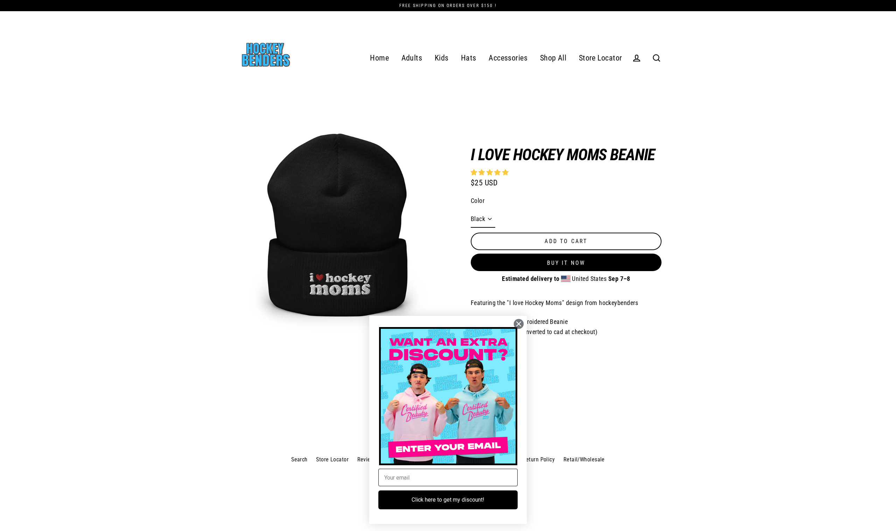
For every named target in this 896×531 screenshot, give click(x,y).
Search (299, 459)
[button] (490, 172)
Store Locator (600, 58)
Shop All (553, 58)
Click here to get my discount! (448, 499)
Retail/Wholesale (584, 459)
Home (379, 58)
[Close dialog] (518, 324)
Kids (442, 58)
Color (477, 200)
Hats (468, 58)
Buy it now (566, 263)
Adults (411, 58)
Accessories (508, 58)
